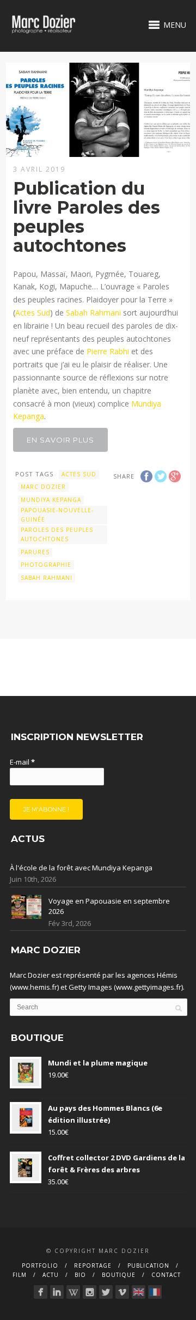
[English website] (138, 1292)
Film (20, 1275)
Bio (80, 1275)
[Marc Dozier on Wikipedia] (73, 1292)
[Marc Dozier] (40, 1292)
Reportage (93, 1265)
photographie (46, 564)
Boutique (119, 1275)
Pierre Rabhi (108, 351)
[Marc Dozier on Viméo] (122, 1292)
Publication (148, 1265)
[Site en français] (155, 1292)
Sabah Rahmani (93, 312)
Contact (166, 1275)
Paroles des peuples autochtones (57, 534)
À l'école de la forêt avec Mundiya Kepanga (81, 868)
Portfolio (40, 1265)
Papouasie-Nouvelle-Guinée (57, 514)
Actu (50, 1275)
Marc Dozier (43, 487)
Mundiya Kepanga (51, 500)
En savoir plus (60, 439)
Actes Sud (32, 312)
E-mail (22, 762)
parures (35, 552)
